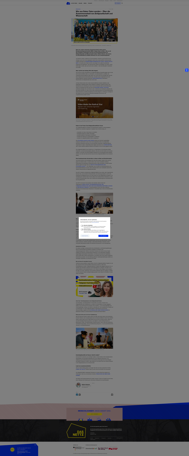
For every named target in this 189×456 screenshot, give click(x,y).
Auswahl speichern (85, 235)
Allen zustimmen (103, 235)
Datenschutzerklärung (95, 222)
